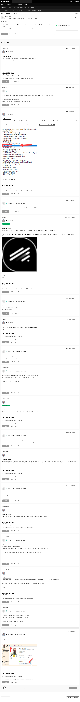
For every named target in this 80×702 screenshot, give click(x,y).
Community (3, 7)
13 (6, 451)
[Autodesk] (5, 1)
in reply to (21, 91)
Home (2, 10)
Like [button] (10, 34)
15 (6, 506)
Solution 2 (58, 32)
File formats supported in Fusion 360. (28, 58)
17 (6, 569)
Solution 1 (58, 29)
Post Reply (73, 688)
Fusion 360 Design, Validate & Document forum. (29, 412)
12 (6, 432)
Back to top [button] (6, 697)
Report (14, 33)
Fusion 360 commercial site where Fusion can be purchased (24, 234)
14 (6, 485)
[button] (78, 17)
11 (6, 398)
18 (6, 607)
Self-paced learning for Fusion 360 (47, 124)
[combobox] (22, 1)
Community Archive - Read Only (10, 10)
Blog (14, 7)
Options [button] (76, 13)
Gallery (25, 7)
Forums (9, 7)
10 (6, 367)
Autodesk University (32, 7)
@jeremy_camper (7, 56)
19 (6, 631)
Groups (21, 7)
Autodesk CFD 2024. (32, 327)
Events (17, 7)
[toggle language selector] (71, 1)
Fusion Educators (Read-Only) (23, 10)
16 (6, 536)
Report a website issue (73, 697)
